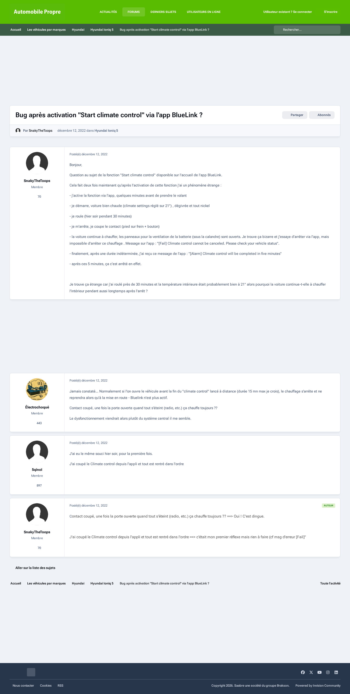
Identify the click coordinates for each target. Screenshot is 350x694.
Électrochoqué (37, 407)
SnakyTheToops (40, 130)
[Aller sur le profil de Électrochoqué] (37, 389)
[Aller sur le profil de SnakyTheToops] (17, 130)
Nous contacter (23, 685)
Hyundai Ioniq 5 (106, 130)
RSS (60, 685)
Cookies (46, 685)
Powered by (317, 685)
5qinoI (37, 470)
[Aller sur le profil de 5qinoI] (37, 452)
